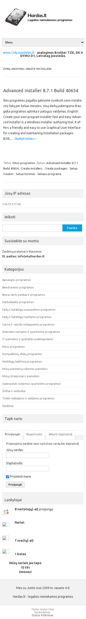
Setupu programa (49, 173)
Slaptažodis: (14, 463)
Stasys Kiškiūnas (42, 615)
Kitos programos (24, 162)
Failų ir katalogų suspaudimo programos (28, 309)
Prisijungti (12, 434)
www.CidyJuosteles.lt (18, 52)
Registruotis (34, 434)
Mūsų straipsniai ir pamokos (20, 376)
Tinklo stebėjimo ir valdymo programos (28, 398)
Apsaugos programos (16, 279)
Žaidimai (8, 405)
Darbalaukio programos (18, 302)
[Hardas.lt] (43, 29)
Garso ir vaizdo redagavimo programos (28, 324)
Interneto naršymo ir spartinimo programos (31, 331)
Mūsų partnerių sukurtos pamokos (25, 368)
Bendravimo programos (18, 287)
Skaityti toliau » (25, 138)
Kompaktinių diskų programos (22, 353)
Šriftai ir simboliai (13, 391)
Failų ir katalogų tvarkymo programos (27, 316)
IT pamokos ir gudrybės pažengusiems (27, 339)
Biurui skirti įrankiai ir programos (23, 294)
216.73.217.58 (11, 204)
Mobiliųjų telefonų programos (22, 361)
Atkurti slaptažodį (60, 434)
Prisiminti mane (20, 476)
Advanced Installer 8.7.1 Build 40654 (40, 90)
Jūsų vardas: (15, 450)
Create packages (56, 168)
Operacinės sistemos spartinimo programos (31, 383)
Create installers (31, 168)
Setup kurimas (25, 173)
